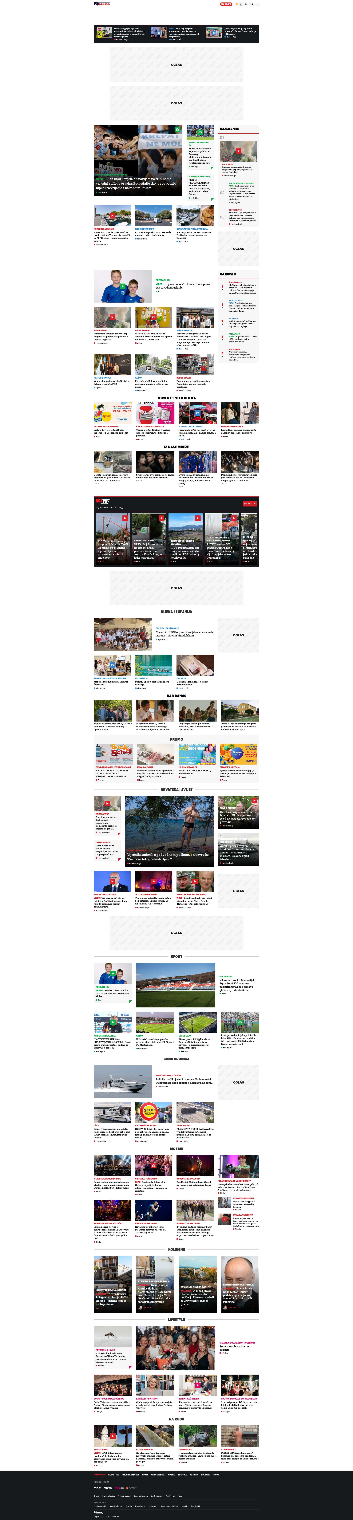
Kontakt (180, 1496)
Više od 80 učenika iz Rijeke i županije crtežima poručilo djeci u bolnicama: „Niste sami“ (153, 336)
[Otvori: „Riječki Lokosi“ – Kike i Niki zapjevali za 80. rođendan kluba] (123, 286)
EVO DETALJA (185, 1035)
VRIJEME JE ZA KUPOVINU (106, 426)
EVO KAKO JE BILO (236, 300)
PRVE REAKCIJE (228, 808)
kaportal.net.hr (140, 1506)
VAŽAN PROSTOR (184, 330)
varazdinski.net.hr (116, 1506)
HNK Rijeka (195, 166)
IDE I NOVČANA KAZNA (146, 1125)
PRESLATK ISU (163, 280)
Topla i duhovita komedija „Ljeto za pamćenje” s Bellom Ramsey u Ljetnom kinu (113, 726)
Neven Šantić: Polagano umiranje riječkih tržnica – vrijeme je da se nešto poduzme (112, 1299)
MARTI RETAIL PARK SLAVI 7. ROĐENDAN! (195, 772)
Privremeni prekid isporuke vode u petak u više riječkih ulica (153, 234)
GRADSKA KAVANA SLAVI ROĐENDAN (237, 1342)
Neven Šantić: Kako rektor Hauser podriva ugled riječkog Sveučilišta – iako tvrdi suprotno (238, 1295)
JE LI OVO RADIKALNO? (146, 894)
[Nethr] (131, 1488)
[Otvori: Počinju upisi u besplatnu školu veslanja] (153, 665)
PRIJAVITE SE (141, 678)
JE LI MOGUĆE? (185, 1449)
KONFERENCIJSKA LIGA (200, 176)
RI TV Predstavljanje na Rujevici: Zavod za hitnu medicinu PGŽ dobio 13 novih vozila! (185, 552)
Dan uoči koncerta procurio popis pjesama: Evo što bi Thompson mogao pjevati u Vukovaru (239, 477)
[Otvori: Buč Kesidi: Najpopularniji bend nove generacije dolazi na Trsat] (195, 1165)
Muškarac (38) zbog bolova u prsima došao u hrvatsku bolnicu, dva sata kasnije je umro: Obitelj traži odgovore (130, 32)
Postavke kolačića (108, 1496)
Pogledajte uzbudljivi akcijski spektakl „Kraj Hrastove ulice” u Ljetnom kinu (196, 726)
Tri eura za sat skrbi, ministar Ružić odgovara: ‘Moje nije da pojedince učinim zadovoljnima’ (110, 902)
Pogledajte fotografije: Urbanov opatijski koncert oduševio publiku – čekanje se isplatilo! (151, 1186)
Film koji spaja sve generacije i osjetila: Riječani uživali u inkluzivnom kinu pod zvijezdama (184, 32)
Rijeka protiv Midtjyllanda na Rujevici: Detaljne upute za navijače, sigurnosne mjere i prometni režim (194, 1043)
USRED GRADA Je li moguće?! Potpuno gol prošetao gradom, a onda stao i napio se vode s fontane (240, 1455)
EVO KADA (181, 678)
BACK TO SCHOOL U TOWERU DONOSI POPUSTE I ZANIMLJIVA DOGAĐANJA (113, 773)
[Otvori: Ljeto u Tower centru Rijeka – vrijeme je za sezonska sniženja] (113, 413)
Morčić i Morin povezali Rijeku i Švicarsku (111, 683)
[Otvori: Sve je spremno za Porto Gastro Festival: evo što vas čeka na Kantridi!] (195, 215)
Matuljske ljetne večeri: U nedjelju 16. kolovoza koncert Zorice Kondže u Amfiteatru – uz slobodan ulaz (238, 1187)
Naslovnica (99, 1474)
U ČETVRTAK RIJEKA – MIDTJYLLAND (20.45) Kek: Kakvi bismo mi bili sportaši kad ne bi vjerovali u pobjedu (112, 1043)
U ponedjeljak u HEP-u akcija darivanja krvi (192, 683)
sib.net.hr (128, 1506)
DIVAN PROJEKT (142, 330)
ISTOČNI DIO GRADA (144, 228)
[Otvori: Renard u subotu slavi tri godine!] (175, 1348)
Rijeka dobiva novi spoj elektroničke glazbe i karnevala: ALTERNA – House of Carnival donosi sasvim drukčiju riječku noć (111, 1232)
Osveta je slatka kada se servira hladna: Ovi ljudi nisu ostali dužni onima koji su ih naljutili (112, 477)
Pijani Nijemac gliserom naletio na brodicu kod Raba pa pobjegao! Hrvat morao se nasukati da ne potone (112, 1133)
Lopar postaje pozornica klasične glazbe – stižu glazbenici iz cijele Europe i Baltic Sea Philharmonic (111, 1184)
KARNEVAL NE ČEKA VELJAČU (107, 1223)
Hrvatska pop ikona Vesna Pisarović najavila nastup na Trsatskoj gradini (150, 1229)
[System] (241, 4)
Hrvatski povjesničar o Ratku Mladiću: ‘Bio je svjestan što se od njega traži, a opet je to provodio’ (238, 817)
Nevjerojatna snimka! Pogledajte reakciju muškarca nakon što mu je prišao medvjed (198, 1455)
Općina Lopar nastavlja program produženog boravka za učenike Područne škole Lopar (238, 726)
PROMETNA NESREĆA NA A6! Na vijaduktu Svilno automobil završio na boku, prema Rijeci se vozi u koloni (195, 1133)
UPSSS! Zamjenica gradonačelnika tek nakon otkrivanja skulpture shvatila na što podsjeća (111, 1457)
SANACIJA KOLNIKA (144, 540)
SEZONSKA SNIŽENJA (230, 767)
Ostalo (139, 343)
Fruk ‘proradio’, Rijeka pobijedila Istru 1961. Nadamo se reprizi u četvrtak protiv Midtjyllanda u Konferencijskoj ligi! (238, 1039)
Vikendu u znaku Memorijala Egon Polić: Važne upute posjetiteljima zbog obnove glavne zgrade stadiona (237, 985)
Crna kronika (176, 1059)
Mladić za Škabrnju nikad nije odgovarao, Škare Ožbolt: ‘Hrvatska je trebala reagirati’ (194, 900)
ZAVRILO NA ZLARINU (137, 850)
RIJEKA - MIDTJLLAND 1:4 (199, 144)
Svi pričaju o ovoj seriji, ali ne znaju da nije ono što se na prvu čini (155, 476)
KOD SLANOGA (227, 164)
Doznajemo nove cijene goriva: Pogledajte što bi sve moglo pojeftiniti (193, 384)
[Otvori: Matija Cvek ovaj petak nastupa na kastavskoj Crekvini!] (224, 1202)
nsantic (148, 1307)
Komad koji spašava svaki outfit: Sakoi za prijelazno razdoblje (238, 431)
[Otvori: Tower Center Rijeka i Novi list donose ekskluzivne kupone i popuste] (155, 413)
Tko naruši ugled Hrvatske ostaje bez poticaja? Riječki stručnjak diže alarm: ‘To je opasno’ (153, 900)
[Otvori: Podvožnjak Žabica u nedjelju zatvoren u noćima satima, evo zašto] (153, 364)
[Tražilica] (252, 4)
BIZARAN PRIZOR (144, 1449)
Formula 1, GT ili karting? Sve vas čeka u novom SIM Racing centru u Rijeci (197, 432)
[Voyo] (108, 1488)
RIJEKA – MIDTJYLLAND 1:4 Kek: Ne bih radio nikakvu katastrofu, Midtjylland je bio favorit (199, 187)
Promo (98, 436)
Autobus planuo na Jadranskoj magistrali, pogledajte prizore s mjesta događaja (237, 169)
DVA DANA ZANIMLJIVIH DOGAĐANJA (113, 767)
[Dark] (246, 4)
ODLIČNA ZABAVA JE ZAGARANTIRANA (239, 1398)
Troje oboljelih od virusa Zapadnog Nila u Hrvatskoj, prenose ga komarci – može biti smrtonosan (111, 1357)
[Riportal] (102, 4)
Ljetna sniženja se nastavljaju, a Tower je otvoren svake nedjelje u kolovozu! (238, 773)
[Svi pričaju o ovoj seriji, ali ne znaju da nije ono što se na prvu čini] (155, 462)
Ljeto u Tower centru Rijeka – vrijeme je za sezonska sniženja (111, 431)
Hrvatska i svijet (122, 39)
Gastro (183, 1411)
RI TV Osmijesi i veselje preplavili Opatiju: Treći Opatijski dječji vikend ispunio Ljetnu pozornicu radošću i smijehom (113, 549)
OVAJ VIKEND (226, 976)
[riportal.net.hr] (98, 1512)
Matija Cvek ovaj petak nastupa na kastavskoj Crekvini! (244, 1204)
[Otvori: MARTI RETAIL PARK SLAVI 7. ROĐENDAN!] (197, 754)
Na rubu (176, 1419)
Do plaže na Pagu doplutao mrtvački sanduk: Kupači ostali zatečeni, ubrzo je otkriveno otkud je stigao (154, 1457)
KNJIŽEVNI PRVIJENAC (147, 1398)
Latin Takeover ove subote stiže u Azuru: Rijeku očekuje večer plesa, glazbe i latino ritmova (112, 1405)
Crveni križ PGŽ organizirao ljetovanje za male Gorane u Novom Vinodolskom (184, 633)
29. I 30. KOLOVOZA (188, 767)
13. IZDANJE (233, 318)
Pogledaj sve (250, 503)
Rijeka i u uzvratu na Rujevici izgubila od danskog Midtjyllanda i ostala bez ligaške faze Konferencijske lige (200, 155)
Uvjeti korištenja (156, 1496)
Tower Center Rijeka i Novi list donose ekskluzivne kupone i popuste (153, 432)
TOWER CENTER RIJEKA (232, 426)
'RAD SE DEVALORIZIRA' (105, 894)
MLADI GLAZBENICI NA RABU (107, 1178)
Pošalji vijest (170, 1496)
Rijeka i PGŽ (176, 39)
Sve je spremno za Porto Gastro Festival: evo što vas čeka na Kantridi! (193, 235)
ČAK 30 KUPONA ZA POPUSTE (150, 426)
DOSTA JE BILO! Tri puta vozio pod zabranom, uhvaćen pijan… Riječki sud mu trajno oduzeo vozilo (152, 1133)
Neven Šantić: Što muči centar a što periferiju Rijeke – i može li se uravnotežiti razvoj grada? (197, 1297)
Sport (160, 291)
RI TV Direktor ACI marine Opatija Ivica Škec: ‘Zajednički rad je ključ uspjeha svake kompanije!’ (221, 551)
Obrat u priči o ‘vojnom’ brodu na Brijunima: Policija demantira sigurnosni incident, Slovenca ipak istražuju (237, 852)
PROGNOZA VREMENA (104, 228)
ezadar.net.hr (153, 1506)
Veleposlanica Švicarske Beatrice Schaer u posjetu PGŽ (111, 382)
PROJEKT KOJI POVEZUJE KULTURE (110, 678)
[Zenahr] (119, 1488)
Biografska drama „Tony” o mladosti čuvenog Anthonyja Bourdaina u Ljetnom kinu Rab (152, 726)
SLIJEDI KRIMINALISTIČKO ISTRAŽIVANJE (233, 840)
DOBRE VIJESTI (183, 377)
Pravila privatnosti (124, 1496)
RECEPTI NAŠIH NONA (189, 1398)
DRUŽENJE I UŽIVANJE (167, 628)
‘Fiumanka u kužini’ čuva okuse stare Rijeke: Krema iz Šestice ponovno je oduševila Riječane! (195, 1405)
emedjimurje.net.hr (100, 1506)
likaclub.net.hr (196, 1506)
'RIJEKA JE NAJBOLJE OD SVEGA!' (111, 174)
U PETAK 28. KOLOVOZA (146, 1223)
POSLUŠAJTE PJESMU (243, 1214)
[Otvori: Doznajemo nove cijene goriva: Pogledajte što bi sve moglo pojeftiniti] (195, 364)
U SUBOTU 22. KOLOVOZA (188, 1223)
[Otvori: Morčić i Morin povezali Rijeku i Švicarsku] (112, 665)
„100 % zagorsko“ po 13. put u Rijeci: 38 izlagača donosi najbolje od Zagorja (240, 31)
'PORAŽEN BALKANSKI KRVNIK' (191, 894)
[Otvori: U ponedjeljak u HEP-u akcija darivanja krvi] (195, 665)
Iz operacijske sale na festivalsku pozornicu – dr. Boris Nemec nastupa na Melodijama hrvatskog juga (246, 1222)
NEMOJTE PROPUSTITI (243, 1198)
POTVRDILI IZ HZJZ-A (105, 1350)
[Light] (236, 4)
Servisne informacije (141, 1496)
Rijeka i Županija (176, 611)
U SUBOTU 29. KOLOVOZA (188, 1178)
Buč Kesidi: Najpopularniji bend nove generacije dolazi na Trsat (193, 1183)
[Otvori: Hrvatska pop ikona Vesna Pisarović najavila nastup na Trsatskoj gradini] (153, 1210)
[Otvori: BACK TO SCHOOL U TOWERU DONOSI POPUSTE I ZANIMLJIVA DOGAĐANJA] (114, 754)
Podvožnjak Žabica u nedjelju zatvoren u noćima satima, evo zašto (151, 384)
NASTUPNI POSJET (102, 377)
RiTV (102, 561)
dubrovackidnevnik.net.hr (169, 1506)
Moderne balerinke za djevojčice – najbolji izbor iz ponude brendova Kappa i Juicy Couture (155, 773)
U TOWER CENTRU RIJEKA (191, 426)
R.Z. (99, 1308)
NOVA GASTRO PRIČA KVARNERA (192, 228)
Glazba (140, 1194)
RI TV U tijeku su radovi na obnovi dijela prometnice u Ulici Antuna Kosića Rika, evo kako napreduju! (149, 551)
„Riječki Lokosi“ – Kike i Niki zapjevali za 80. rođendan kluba (243, 339)
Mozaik (176, 1149)
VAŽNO (138, 377)
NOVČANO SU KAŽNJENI (168, 1075)
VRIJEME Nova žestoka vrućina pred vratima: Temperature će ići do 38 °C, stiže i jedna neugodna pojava (112, 236)
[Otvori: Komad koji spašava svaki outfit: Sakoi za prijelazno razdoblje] (240, 413)
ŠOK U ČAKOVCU (235, 210)
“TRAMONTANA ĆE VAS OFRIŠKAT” (234, 1181)
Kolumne (176, 1249)
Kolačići (96, 1496)
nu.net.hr (185, 1506)
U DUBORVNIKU (228, 1449)
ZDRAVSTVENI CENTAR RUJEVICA (182, 542)
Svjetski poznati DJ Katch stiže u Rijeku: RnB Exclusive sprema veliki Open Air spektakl (239, 1405)
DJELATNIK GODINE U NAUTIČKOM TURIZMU (218, 539)
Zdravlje (101, 1365)
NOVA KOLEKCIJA (145, 767)
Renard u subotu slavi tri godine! (235, 1348)
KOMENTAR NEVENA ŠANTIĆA (111, 1290)
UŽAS (96, 1125)
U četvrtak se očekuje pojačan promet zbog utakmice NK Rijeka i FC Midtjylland (155, 1042)
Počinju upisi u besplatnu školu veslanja (152, 683)
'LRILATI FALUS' (101, 1449)
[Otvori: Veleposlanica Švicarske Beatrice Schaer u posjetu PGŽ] (112, 364)
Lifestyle (176, 1319)
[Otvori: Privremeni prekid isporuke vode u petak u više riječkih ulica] (153, 215)
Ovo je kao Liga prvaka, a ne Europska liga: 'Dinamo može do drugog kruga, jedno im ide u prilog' (196, 479)
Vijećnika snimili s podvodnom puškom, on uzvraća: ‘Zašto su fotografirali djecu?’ (168, 857)
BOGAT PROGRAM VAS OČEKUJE (109, 1398)
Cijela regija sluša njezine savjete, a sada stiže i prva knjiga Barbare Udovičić (154, 1405)
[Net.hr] (98, 1488)
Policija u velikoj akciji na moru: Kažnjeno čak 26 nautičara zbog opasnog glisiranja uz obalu (184, 1081)
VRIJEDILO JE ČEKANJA (146, 1178)
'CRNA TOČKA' (183, 1125)
